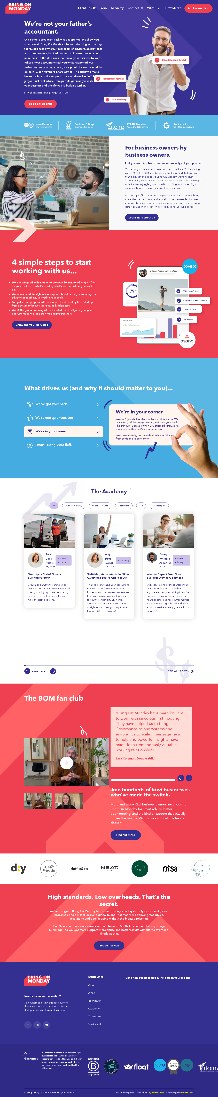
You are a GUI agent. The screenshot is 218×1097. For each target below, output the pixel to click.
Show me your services (32, 325)
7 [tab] (37, 665)
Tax (141, 506)
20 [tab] (63, 665)
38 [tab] (99, 665)
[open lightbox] (66, 762)
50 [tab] (123, 665)
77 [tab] (177, 665)
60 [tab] (143, 665)
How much (94, 1000)
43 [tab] (109, 665)
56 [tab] (135, 665)
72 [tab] (167, 665)
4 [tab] (31, 665)
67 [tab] (157, 665)
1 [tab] (25, 665)
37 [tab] (97, 665)
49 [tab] (121, 665)
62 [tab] (147, 665)
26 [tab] (75, 665)
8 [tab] (39, 665)
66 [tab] (155, 665)
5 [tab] (33, 665)
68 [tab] (159, 665)
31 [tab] (85, 665)
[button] (152, 8)
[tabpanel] (49, 561)
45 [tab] (113, 665)
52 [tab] (127, 665)
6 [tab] (35, 665)
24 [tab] (71, 665)
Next (45, 671)
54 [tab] (131, 665)
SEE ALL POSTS (178, 671)
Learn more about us (142, 217)
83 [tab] (189, 665)
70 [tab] (163, 665)
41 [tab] (105, 665)
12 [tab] (47, 665)
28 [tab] (79, 665)
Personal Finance (100, 506)
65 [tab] (153, 665)
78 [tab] (179, 665)
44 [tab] (111, 665)
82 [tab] (187, 665)
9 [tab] (41, 665)
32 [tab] (87, 665)
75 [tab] (173, 665)
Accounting (123, 506)
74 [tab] (171, 665)
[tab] (63, 404)
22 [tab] (67, 665)
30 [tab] (83, 665)
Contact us (94, 1016)
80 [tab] (183, 665)
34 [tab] (91, 665)
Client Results (87, 8)
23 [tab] (69, 665)
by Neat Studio (156, 1092)
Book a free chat (198, 8)
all (54, 505)
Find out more (125, 835)
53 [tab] (129, 665)
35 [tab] (93, 665)
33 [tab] (89, 665)
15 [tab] (53, 665)
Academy (117, 8)
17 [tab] (57, 665)
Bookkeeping (159, 506)
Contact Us (135, 8)
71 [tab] (165, 665)
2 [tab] (27, 665)
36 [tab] (95, 665)
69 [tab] (161, 665)
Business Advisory (73, 506)
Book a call (95, 1024)
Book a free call (109, 945)
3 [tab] (29, 665)
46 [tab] (115, 665)
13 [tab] (49, 665)
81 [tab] (185, 665)
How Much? (173, 8)
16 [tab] (55, 665)
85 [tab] (193, 665)
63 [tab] (149, 665)
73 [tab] (169, 665)
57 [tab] (137, 665)
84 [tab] (191, 665)
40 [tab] (103, 665)
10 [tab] (43, 665)
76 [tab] (175, 665)
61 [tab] (145, 665)
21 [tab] (65, 665)
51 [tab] (125, 665)
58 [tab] (139, 665)
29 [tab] (81, 665)
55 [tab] (133, 665)
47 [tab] (117, 665)
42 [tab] (107, 665)
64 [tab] (151, 665)
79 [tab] (181, 665)
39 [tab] (101, 665)
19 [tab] (61, 665)
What (150, 8)
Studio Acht (187, 1092)
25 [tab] (73, 665)
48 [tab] (119, 665)
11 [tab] (45, 665)
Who (103, 8)
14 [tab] (51, 665)
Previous (180, 778)
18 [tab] (59, 665)
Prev (35, 671)
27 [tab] (77, 665)
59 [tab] (141, 665)
